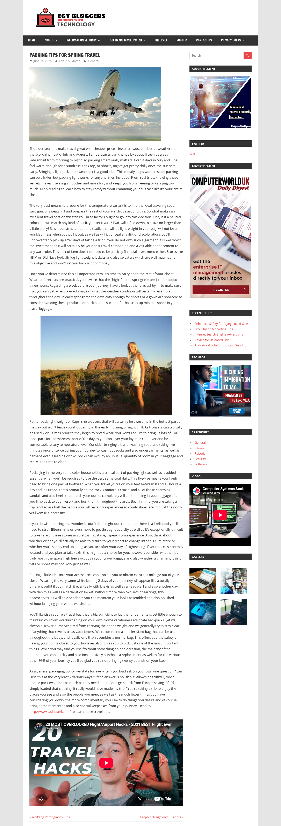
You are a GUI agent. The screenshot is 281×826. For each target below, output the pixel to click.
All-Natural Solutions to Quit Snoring (220, 345)
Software (201, 464)
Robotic (181, 40)
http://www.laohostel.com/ (50, 711)
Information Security (81, 40)
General (93, 61)
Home (31, 40)
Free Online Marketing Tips (214, 329)
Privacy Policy (231, 40)
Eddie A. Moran (69, 61)
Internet (161, 40)
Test (192, 154)
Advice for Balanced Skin (212, 340)
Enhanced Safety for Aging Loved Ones (222, 323)
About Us (51, 40)
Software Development (126, 40)
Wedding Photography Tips (50, 817)
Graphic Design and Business (160, 817)
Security (200, 459)
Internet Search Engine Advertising (219, 334)
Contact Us (204, 40)
